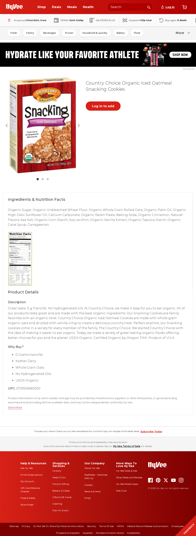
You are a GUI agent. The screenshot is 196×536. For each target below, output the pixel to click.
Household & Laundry (94, 32)
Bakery (121, 32)
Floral (137, 32)
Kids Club (121, 490)
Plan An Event (60, 510)
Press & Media (27, 497)
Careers (88, 484)
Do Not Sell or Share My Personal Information (58, 526)
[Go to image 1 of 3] (37, 179)
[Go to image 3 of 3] (47, 179)
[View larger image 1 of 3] (42, 125)
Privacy (26, 526)
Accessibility (133, 532)
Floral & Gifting (60, 483)
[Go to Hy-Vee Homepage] (14, 7)
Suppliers (88, 532)
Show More (15, 407)
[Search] (148, 7)
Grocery (56, 470)
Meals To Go (58, 477)
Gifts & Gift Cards (61, 497)
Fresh (14, 32)
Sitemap (14, 526)
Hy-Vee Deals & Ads (126, 470)
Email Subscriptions (31, 474)
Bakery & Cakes (60, 490)
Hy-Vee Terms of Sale (126, 446)
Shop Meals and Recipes (129, 477)
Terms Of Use (106, 526)
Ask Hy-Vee (26, 468)
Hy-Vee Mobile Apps (127, 483)
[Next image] (78, 125)
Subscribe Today (151, 431)
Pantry (30, 32)
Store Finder (27, 504)
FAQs (87, 497)
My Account (27, 481)
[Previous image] (6, 125)
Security (91, 526)
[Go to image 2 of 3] (42, 179)
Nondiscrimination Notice (110, 532)
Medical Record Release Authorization (147, 526)
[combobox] (130, 7)
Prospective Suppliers (68, 532)
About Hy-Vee (92, 468)
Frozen (69, 32)
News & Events (92, 491)
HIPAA (120, 526)
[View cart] (184, 7)
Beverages (49, 32)
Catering (57, 503)
